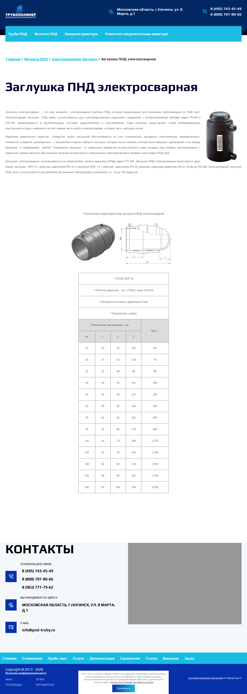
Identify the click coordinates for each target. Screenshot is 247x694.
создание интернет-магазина (205, 677)
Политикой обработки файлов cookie (132, 682)
